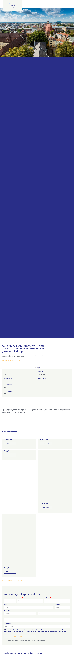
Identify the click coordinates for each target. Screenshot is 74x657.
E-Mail (5, 617)
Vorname (19, 597)
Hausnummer (58, 604)
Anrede (6, 597)
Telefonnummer (8, 623)
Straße (5, 604)
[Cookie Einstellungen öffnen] (3, 655)
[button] (4, 368)
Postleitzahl (7, 610)
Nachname (47, 597)
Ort (39, 610)
